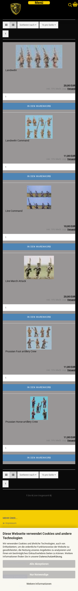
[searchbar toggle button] (70, 5)
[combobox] (28, 25)
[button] (6, 25)
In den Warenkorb (39, 106)
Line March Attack (15, 281)
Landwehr (11, 70)
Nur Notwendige (39, 574)
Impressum (11, 523)
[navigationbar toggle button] (39, 2)
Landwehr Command (17, 140)
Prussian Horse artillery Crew (21, 421)
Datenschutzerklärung (50, 556)
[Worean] (14, 9)
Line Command (13, 210)
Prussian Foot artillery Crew (20, 351)
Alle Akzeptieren (39, 563)
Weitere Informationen (39, 583)
